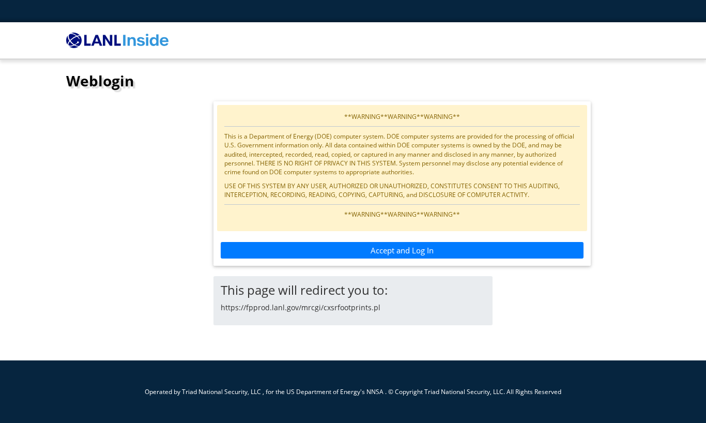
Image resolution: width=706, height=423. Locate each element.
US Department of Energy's (325, 391)
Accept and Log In (402, 250)
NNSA (374, 391)
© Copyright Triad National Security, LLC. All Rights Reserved (474, 391)
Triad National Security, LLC (221, 391)
